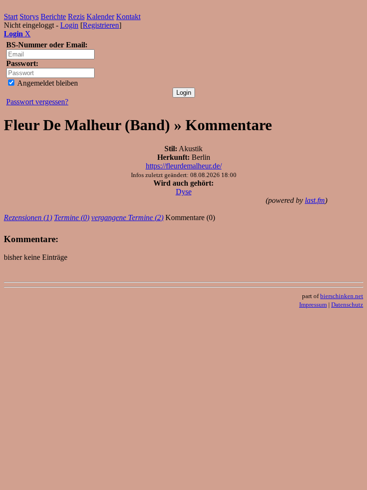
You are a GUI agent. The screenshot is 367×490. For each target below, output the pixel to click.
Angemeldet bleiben (47, 83)
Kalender (100, 16)
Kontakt (128, 16)
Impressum (313, 304)
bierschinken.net (341, 296)
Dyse (184, 192)
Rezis (76, 16)
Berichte (53, 16)
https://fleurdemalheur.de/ (184, 166)
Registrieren (101, 25)
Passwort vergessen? (37, 102)
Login (69, 25)
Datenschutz (347, 304)
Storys (29, 16)
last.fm (315, 200)
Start (11, 16)
